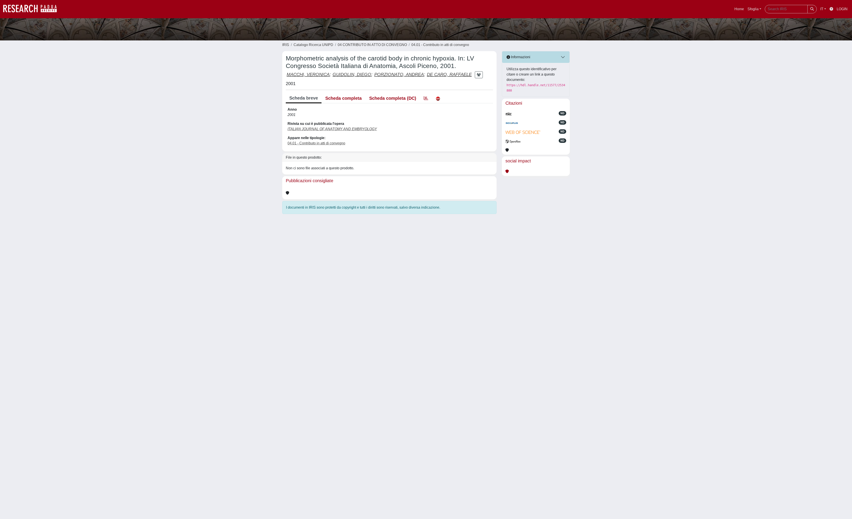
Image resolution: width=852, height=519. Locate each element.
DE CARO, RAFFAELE (449, 74)
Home (739, 9)
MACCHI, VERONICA (308, 74)
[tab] (426, 98)
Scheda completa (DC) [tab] (392, 98)
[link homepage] (32, 9)
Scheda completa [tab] (343, 98)
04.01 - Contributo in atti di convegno (440, 45)
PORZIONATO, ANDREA (399, 74)
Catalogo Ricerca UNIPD (313, 45)
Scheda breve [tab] (303, 98)
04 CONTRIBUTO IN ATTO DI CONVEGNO (372, 45)
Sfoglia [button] (753, 9)
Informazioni (520, 57)
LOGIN (842, 9)
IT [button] (821, 9)
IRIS (285, 45)
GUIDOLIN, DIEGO (352, 74)
